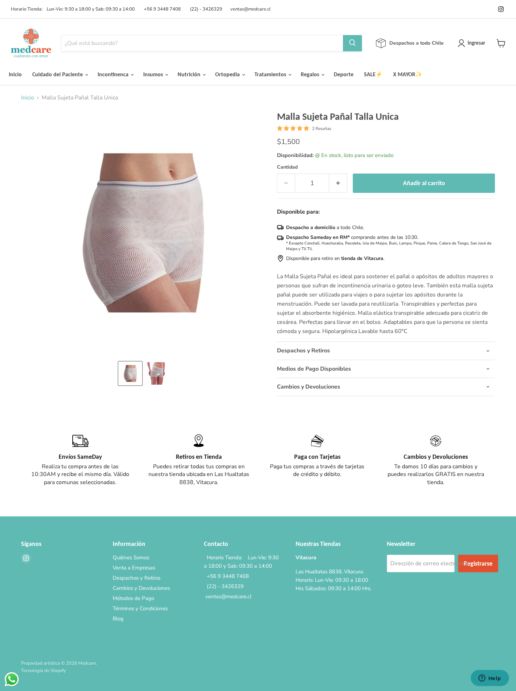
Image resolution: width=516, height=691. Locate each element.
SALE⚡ (373, 74)
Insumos (153, 74)
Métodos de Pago (133, 598)
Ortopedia (228, 74)
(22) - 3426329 (205, 9)
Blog (118, 618)
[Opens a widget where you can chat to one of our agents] (489, 678)
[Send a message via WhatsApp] (12, 679)
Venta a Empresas (134, 567)
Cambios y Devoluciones (141, 588)
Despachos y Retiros (136, 577)
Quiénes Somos (131, 557)
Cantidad (287, 167)
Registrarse (478, 563)
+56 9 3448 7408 (161, 9)
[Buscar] (352, 43)
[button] (130, 373)
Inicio (15, 74)
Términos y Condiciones (140, 608)
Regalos (310, 74)
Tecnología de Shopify (43, 670)
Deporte (343, 74)
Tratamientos (270, 74)
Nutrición (190, 74)
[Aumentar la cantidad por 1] (338, 183)
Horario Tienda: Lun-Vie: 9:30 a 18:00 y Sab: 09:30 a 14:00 (72, 9)
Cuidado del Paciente (58, 74)
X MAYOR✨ (407, 74)
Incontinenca (114, 74)
